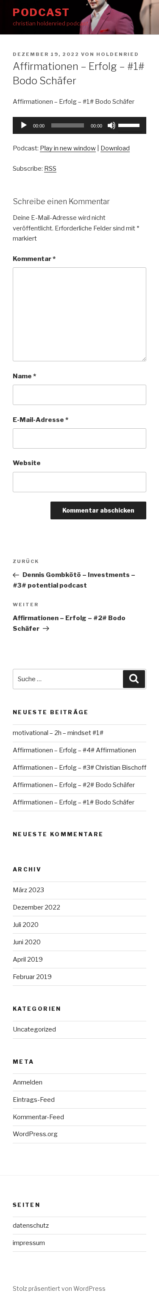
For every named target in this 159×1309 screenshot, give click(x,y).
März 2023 (28, 890)
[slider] (130, 124)
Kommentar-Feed (38, 1117)
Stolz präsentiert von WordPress (59, 1288)
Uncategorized (34, 1029)
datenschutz (31, 1225)
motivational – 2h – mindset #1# (58, 733)
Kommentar (34, 259)
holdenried (117, 54)
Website (27, 463)
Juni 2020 (27, 942)
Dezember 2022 (36, 907)
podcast (41, 12)
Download (115, 148)
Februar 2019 (32, 977)
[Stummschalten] (111, 125)
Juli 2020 (26, 925)
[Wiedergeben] (24, 125)
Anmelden (27, 1082)
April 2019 (28, 959)
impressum (29, 1243)
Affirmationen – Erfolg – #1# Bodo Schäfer (73, 802)
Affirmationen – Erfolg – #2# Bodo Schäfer (74, 785)
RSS (50, 168)
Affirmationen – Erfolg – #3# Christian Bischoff (79, 767)
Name (24, 376)
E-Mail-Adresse (40, 420)
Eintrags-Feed (34, 1100)
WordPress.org (35, 1134)
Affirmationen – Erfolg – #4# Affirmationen (74, 750)
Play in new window (68, 148)
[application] (79, 125)
